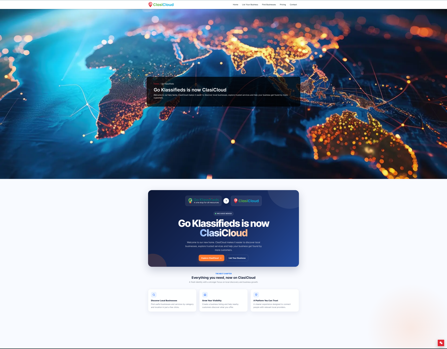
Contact (293, 4)
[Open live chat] (440, 342)
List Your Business (250, 4)
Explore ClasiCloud (210, 258)
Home (235, 4)
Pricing (283, 4)
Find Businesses (269, 4)
